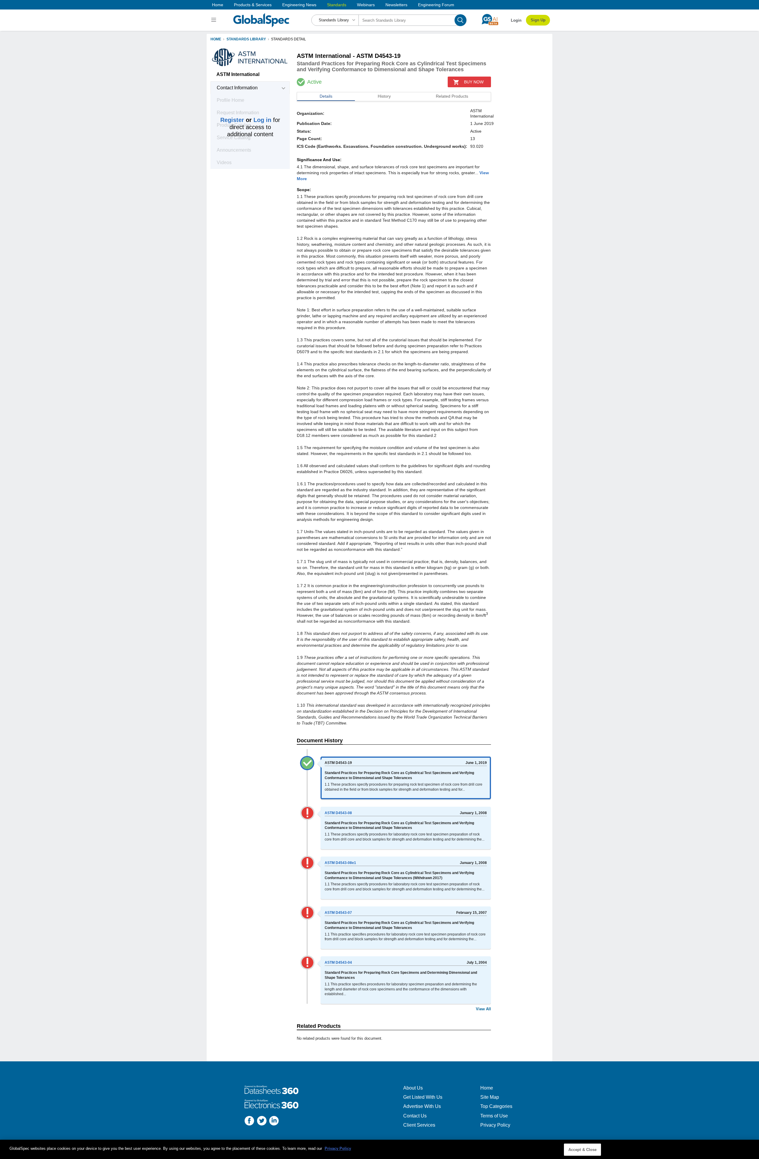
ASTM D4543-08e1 (340, 863)
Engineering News (299, 4)
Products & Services (253, 4)
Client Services (419, 1125)
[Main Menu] (215, 20)
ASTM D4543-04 (338, 962)
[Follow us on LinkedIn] (274, 1121)
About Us (413, 1087)
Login (516, 20)
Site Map (489, 1097)
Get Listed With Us (422, 1097)
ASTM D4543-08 (338, 813)
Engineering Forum (436, 4)
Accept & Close (582, 1149)
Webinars (366, 4)
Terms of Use (494, 1115)
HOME (216, 39)
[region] (379, 1149)
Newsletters (396, 4)
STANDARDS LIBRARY (246, 39)
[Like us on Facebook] (249, 1121)
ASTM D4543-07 (338, 913)
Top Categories (496, 1106)
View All (483, 1009)
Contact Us (415, 1115)
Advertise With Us (422, 1106)
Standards (336, 4)
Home (217, 4)
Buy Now (474, 82)
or (245, 120)
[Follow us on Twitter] (262, 1121)
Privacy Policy (495, 1125)
